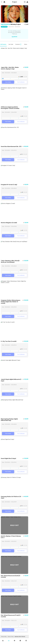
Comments (18, 44)
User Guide (10, 44)
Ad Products (3, 44)
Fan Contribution (21, 82)
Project (14, 2)
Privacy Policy (4, 636)
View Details (8, 82)
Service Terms (11, 636)
